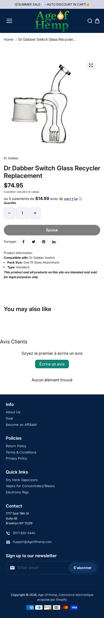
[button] (52, 198)
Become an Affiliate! (21, 425)
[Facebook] (23, 241)
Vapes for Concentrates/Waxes (30, 486)
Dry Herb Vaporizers (22, 480)
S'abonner (82, 567)
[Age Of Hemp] (52, 21)
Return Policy (16, 446)
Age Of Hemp (47, 595)
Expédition (10, 191)
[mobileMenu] (9, 20)
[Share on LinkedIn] (54, 241)
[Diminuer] (9, 213)
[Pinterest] (43, 241)
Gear (9, 418)
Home (8, 39)
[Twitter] (33, 241)
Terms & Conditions (21, 452)
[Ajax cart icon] (97, 21)
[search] (90, 21)
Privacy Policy (16, 458)
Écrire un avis (52, 364)
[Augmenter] (35, 213)
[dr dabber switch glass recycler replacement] (90, 65)
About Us (13, 412)
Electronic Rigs (17, 492)
